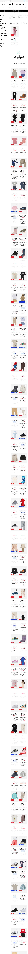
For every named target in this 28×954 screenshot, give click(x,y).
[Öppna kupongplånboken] (14, 4)
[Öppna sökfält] (25, 8)
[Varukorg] (26, 4)
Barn (10, 4)
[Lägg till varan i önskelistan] (16, 28)
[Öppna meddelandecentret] (20, 4)
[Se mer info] (14, 46)
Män (7, 4)
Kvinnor (3, 4)
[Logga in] (17, 4)
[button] (14, 17)
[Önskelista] (23, 4)
